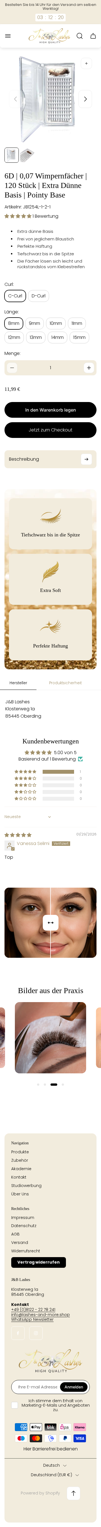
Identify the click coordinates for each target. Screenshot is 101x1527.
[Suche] (80, 36)
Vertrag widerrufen (38, 1262)
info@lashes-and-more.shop (40, 1314)
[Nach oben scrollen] (73, 1493)
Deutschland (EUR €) (51, 1475)
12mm (14, 337)
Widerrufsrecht (25, 1251)
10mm (56, 323)
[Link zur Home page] (50, 1361)
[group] (11, 155)
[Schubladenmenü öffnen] (7, 35)
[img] (17, 835)
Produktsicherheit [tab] (65, 683)
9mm (34, 323)
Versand (19, 1242)
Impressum (22, 1217)
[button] (18, 216)
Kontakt (18, 1177)
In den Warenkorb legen (50, 410)
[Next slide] (85, 99)
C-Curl (15, 296)
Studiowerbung (26, 1185)
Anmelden (74, 1386)
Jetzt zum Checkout (50, 430)
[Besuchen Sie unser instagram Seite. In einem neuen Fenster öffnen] (36, 1333)
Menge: (12, 353)
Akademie (21, 1169)
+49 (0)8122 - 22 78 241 (33, 1309)
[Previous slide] (15, 99)
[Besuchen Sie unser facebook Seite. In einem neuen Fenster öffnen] (18, 1333)
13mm (36, 337)
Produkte (20, 1152)
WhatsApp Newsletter (32, 1319)
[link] (50, 1037)
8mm (13, 323)
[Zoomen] (86, 63)
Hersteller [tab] (18, 683)
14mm (57, 337)
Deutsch (51, 1465)
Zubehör (19, 1160)
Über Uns (20, 1194)
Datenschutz (23, 1226)
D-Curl (38, 296)
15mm (79, 337)
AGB (15, 1234)
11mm (77, 323)
